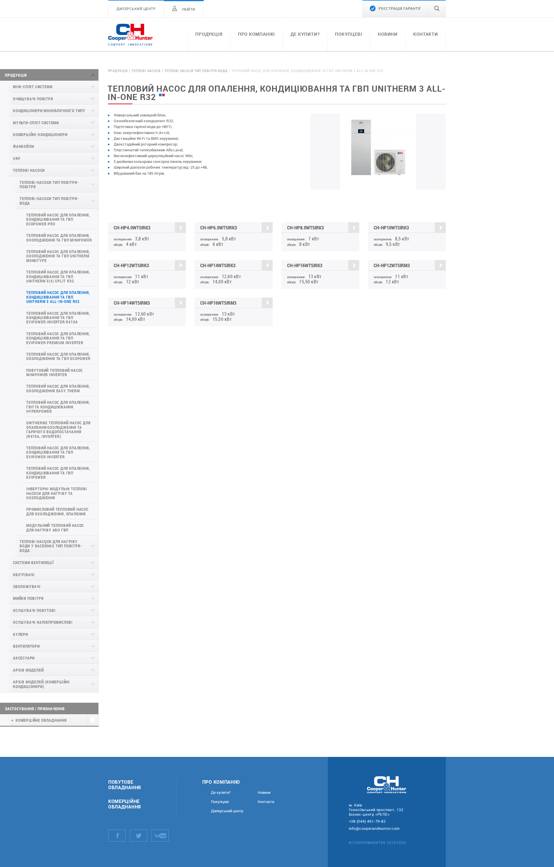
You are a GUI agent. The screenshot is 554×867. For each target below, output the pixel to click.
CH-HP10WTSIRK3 (391, 227)
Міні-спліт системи (32, 86)
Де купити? (305, 34)
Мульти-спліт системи (36, 122)
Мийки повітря (28, 598)
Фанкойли (23, 146)
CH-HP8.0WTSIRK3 (305, 227)
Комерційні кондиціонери (40, 134)
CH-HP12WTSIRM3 (392, 265)
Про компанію (256, 34)
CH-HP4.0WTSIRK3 (132, 227)
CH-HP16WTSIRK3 (304, 265)
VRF (16, 158)
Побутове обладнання (124, 784)
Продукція (208, 34)
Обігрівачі (24, 574)
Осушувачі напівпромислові (43, 622)
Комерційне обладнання (124, 803)
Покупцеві (348, 34)
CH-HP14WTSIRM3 (132, 302)
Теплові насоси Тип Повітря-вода (49, 201)
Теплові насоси (29, 170)
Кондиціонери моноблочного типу (49, 110)
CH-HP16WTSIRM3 (218, 302)
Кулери (20, 634)
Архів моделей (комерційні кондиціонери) (41, 684)
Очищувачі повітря (33, 98)
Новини (388, 34)
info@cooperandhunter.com (374, 828)
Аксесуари (24, 658)
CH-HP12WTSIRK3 (131, 265)
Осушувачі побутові (34, 610)
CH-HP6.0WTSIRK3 (218, 227)
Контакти (425, 34)
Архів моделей (28, 670)
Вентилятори (26, 646)
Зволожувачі (27, 586)
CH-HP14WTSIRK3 (217, 265)
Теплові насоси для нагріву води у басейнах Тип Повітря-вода (51, 546)
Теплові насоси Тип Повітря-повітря (49, 184)
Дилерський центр (227, 810)
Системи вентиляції (33, 562)
